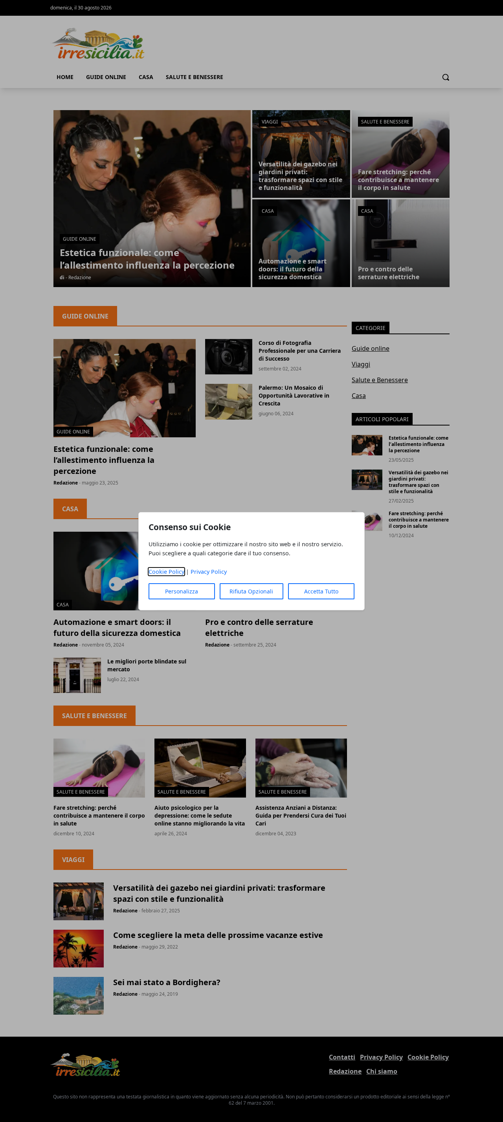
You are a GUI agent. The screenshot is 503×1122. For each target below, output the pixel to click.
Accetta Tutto (321, 591)
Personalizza (181, 591)
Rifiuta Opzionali (251, 591)
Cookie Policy (166, 571)
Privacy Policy (209, 571)
